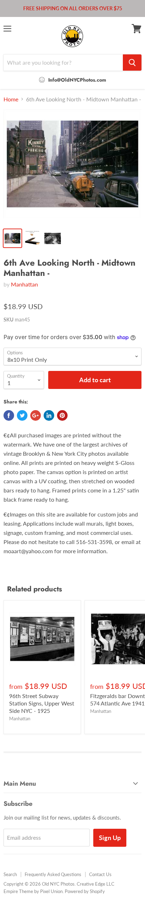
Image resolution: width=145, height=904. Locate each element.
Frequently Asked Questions (53, 874)
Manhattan (24, 284)
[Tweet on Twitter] (22, 415)
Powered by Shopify (85, 891)
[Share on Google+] (35, 415)
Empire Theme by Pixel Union (33, 891)
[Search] (132, 62)
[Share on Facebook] (9, 415)
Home (11, 99)
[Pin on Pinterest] (62, 415)
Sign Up (110, 837)
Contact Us (100, 874)
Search (10, 874)
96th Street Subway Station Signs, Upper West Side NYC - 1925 (41, 703)
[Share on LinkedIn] (49, 415)
